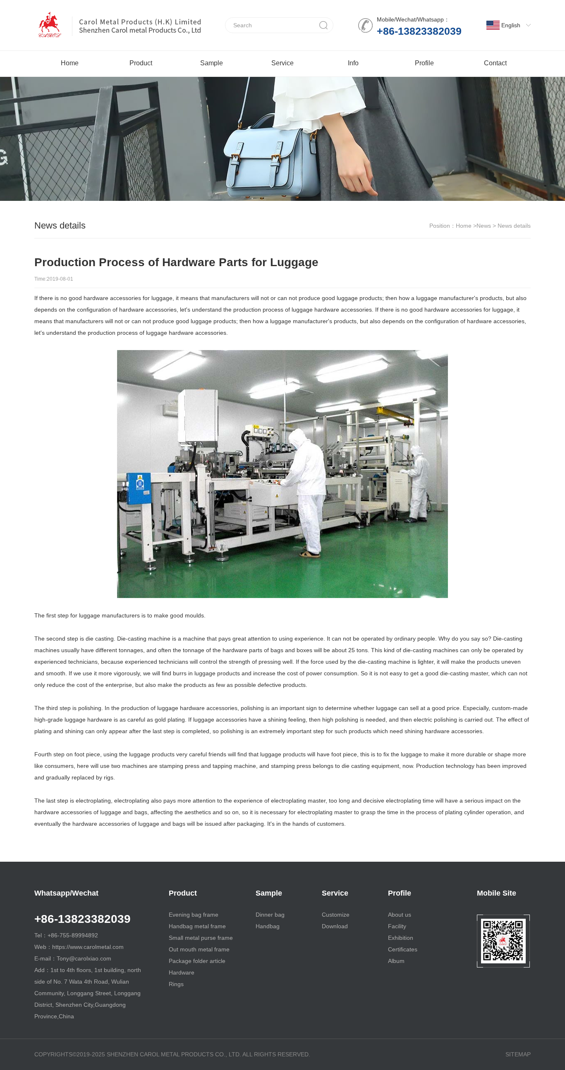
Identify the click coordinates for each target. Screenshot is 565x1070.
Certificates (402, 949)
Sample (211, 63)
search (323, 25)
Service (282, 63)
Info (353, 63)
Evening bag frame (193, 914)
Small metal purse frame (201, 937)
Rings (176, 984)
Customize (336, 914)
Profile (424, 63)
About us (399, 914)
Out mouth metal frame (199, 949)
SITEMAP (518, 1054)
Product (140, 63)
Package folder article (197, 961)
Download (335, 926)
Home (70, 63)
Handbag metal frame (197, 926)
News (483, 225)
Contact (495, 63)
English (510, 25)
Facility (397, 926)
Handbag (268, 926)
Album (396, 961)
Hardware (181, 972)
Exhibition (400, 937)
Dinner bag (270, 914)
